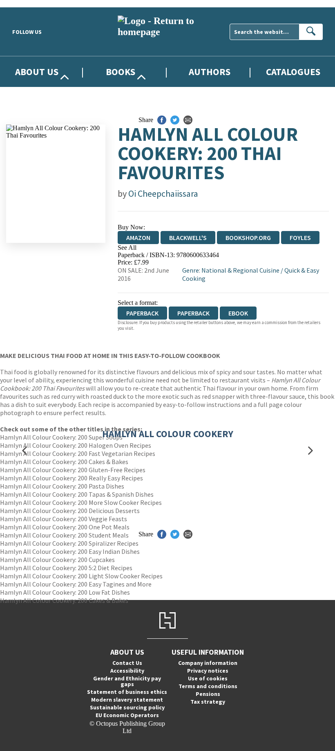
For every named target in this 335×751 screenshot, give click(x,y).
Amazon (138, 237)
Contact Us (127, 663)
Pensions (208, 694)
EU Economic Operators (127, 715)
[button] (24, 451)
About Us (36, 72)
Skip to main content (26, 3)
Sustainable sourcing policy (127, 707)
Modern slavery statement (127, 699)
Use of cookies (208, 678)
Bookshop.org (248, 237)
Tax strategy (207, 701)
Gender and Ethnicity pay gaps (127, 681)
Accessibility (127, 670)
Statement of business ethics (127, 691)
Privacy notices (207, 670)
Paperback (193, 313)
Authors (209, 72)
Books (120, 72)
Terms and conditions (208, 686)
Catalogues (293, 72)
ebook (238, 313)
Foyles (300, 237)
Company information (207, 663)
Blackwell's (188, 237)
